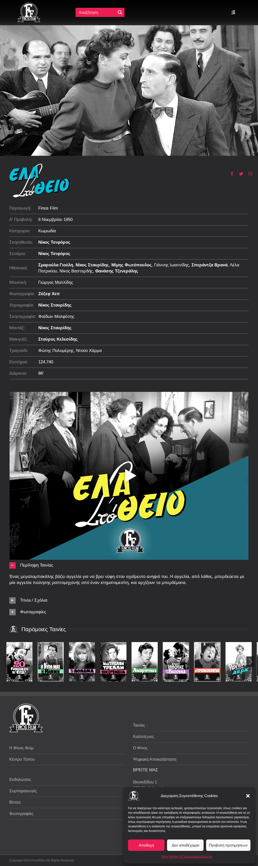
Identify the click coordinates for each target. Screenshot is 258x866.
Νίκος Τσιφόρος (54, 242)
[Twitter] (239, 173)
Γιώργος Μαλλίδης (55, 282)
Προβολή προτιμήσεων (228, 845)
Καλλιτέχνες (143, 736)
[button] (247, 795)
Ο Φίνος (140, 748)
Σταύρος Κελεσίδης (58, 339)
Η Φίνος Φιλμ (21, 748)
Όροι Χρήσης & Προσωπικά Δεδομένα (186, 856)
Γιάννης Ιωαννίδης (171, 265)
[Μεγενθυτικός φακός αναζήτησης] (120, 12)
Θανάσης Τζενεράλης (116, 271)
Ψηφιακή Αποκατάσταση (154, 759)
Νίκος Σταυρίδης (92, 265)
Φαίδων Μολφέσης (56, 316)
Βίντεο (15, 802)
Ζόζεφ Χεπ (49, 293)
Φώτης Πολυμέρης (56, 350)
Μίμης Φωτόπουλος (131, 265)
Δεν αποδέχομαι (185, 845)
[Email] (248, 173)
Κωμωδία (47, 230)
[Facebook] (230, 173)
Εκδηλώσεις (20, 779)
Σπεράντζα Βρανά (209, 265)
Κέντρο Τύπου (22, 759)
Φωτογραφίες (21, 813)
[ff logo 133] (29, 4)
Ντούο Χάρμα (89, 350)
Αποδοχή (146, 845)
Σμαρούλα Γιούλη (55, 265)
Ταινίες (139, 725)
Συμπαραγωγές (23, 791)
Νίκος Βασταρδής (76, 271)
